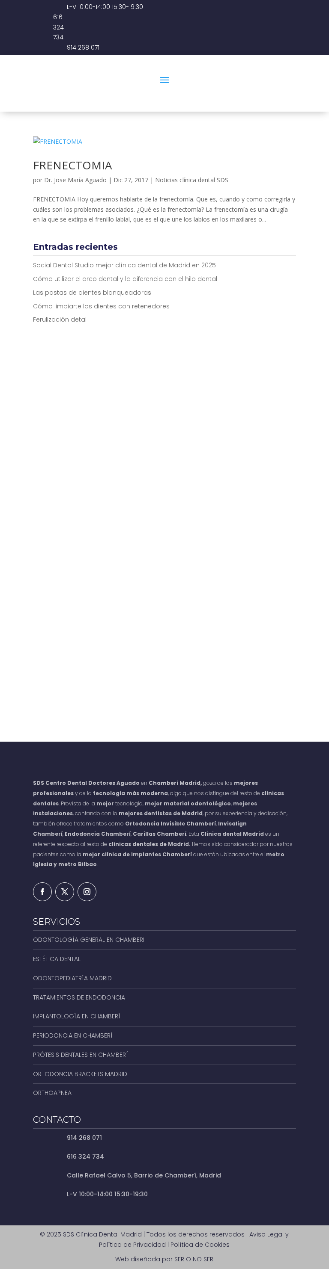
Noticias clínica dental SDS (191, 180)
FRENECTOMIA (72, 165)
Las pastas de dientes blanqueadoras (92, 292)
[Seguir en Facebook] (42, 891)
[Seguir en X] (64, 891)
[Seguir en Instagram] (87, 891)
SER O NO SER (193, 1259)
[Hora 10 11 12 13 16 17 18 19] (232, 544)
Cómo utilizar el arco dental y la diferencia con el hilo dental (125, 279)
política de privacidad (129, 656)
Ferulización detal (60, 319)
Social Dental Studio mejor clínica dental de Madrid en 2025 (124, 265)
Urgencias (260, 98)
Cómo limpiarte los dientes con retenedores (101, 306)
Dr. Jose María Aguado (75, 180)
